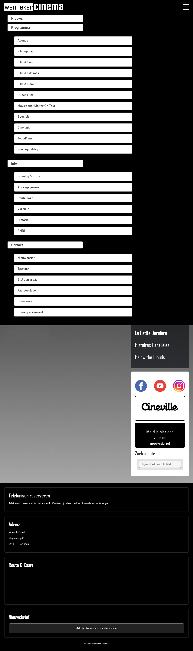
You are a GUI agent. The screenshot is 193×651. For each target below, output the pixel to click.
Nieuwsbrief (26, 258)
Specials (24, 116)
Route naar (25, 198)
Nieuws (17, 18)
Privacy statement (30, 312)
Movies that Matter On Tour (36, 106)
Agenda (23, 40)
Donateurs (25, 301)
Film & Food (26, 62)
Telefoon (23, 269)
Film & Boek (26, 84)
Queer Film (25, 95)
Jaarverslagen (28, 290)
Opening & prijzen (30, 176)
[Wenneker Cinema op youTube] (160, 390)
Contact (17, 245)
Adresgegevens (28, 187)
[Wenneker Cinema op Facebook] (141, 390)
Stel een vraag (28, 279)
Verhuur (23, 209)
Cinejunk (24, 127)
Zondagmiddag (28, 149)
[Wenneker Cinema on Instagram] (179, 390)
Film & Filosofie (28, 73)
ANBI (21, 231)
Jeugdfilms (25, 138)
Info (14, 163)
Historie (23, 220)
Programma (20, 27)
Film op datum (27, 51)
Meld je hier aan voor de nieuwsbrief (160, 437)
